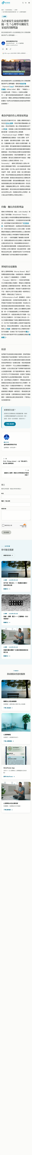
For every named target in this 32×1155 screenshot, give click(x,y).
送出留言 (6, 532)
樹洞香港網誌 (8, 9)
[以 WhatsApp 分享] (2, 49)
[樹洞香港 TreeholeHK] (5, 3)
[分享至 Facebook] (6, 49)
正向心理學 (9, 123)
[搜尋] (23, 3)
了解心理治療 (10, 424)
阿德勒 (3, 89)
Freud (11, 86)
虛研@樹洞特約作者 (11, 41)
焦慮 (8, 329)
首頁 (2, 9)
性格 (5, 129)
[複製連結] (10, 49)
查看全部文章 (7, 555)
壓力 (27, 331)
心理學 (15, 9)
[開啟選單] (29, 2)
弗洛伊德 (23, 83)
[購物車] (26, 3)
